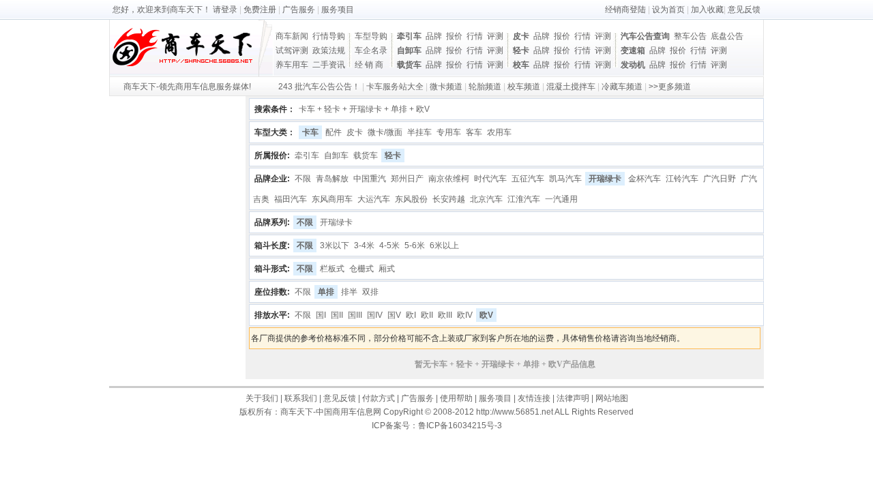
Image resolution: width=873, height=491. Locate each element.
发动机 (633, 65)
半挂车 (419, 132)
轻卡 (521, 50)
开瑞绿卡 (605, 178)
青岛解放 (332, 178)
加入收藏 (707, 9)
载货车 (409, 65)
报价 (454, 36)
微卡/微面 (385, 132)
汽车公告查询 (645, 36)
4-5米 (389, 245)
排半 (349, 292)
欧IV (465, 315)
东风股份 (411, 199)
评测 (495, 36)
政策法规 (328, 50)
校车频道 (523, 86)
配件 (333, 132)
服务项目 (337, 9)
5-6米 (414, 245)
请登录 (225, 9)
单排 (326, 292)
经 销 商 (369, 65)
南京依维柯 (448, 178)
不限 (303, 178)
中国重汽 (369, 178)
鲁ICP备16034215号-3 (460, 425)
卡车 (310, 132)
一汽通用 (561, 199)
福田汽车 (290, 199)
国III (355, 315)
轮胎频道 (485, 86)
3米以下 (334, 245)
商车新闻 (292, 36)
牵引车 (409, 36)
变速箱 (633, 50)
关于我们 (262, 398)
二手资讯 (328, 65)
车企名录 (371, 50)
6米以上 (444, 245)
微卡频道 (446, 86)
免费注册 (259, 9)
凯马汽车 (565, 178)
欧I (411, 315)
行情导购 (328, 36)
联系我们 (300, 398)
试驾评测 (292, 50)
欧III (445, 315)
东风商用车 (332, 199)
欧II (427, 315)
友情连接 (534, 398)
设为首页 (668, 9)
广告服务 (298, 9)
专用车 (448, 132)
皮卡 (521, 36)
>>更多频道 (670, 86)
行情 (475, 36)
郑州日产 (407, 178)
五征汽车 (528, 178)
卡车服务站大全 (395, 86)
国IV (375, 315)
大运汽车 (373, 199)
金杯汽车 (644, 178)
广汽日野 (719, 178)
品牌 (434, 36)
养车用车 (292, 65)
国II (337, 315)
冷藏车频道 (622, 86)
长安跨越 (448, 199)
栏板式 (332, 268)
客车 (474, 132)
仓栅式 (361, 268)
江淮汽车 (523, 199)
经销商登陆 (625, 9)
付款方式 (378, 398)
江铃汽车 (682, 178)
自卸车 (409, 50)
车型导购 (371, 36)
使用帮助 (456, 398)
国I (321, 315)
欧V (486, 315)
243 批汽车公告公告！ (319, 86)
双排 (370, 292)
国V (394, 315)
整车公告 (690, 36)
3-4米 (364, 245)
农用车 (499, 132)
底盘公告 (727, 36)
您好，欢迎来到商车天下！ (162, 9)
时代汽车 (490, 178)
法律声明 (573, 398)
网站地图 (611, 398)
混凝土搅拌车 (570, 86)
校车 (521, 65)
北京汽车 (486, 199)
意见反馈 (744, 9)
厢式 (387, 268)
